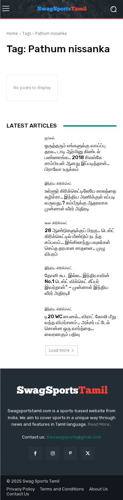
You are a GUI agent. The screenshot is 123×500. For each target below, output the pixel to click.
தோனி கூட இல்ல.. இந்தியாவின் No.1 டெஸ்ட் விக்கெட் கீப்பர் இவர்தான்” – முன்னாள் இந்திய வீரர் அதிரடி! (77, 284)
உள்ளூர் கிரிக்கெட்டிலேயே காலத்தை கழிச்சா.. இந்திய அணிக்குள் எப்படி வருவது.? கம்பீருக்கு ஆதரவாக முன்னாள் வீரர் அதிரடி (80, 200)
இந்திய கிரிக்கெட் (58, 183)
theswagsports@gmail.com (73, 437)
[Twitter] (87, 453)
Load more (59, 350)
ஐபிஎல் (49, 138)
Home (12, 33)
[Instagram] (52, 453)
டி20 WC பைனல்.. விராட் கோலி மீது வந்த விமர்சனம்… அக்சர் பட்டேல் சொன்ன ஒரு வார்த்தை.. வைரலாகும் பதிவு (80, 325)
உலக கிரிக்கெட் (56, 223)
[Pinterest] (70, 453)
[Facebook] (35, 453)
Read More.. (100, 424)
